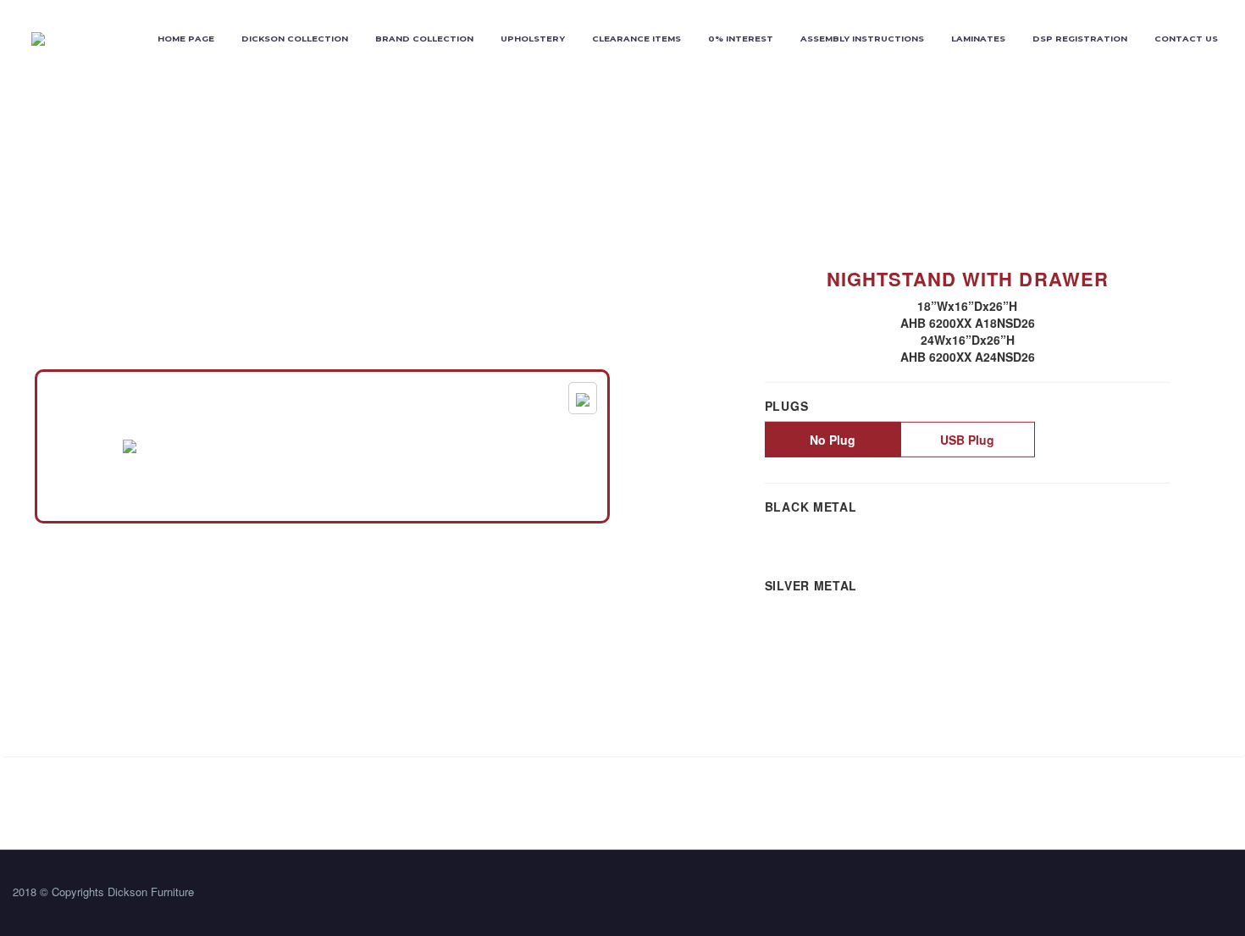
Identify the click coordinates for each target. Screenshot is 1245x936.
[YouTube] (1227, 895)
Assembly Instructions (862, 38)
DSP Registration (1079, 38)
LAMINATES (978, 38)
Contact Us (1186, 38)
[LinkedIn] (1205, 895)
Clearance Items (636, 38)
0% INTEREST (740, 38)
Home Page (186, 38)
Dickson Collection (294, 38)
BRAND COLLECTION (424, 38)
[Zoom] (582, 398)
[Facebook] (1183, 895)
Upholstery (533, 38)
